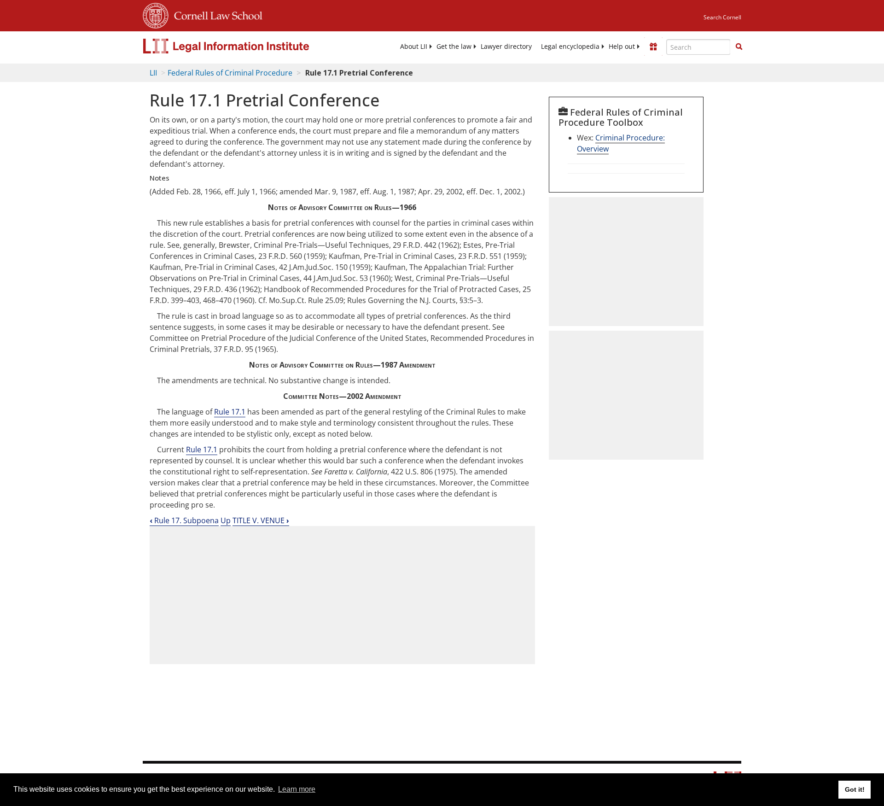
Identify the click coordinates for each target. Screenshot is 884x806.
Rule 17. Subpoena (184, 520)
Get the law (453, 46)
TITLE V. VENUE (261, 520)
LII (153, 73)
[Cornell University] (156, 14)
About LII (413, 46)
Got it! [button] (855, 789)
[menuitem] (413, 46)
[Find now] (739, 47)
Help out (622, 46)
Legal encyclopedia (570, 46)
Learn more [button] (296, 789)
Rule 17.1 (229, 412)
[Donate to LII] (653, 46)
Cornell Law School (215, 14)
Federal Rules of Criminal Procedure (230, 73)
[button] (739, 46)
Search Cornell (722, 17)
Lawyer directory (506, 46)
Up (226, 520)
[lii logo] (246, 46)
